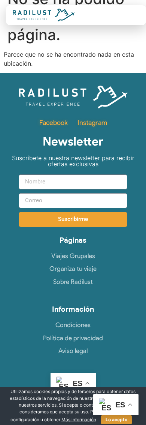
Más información (78, 419)
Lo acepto (116, 419)
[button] (132, 15)
